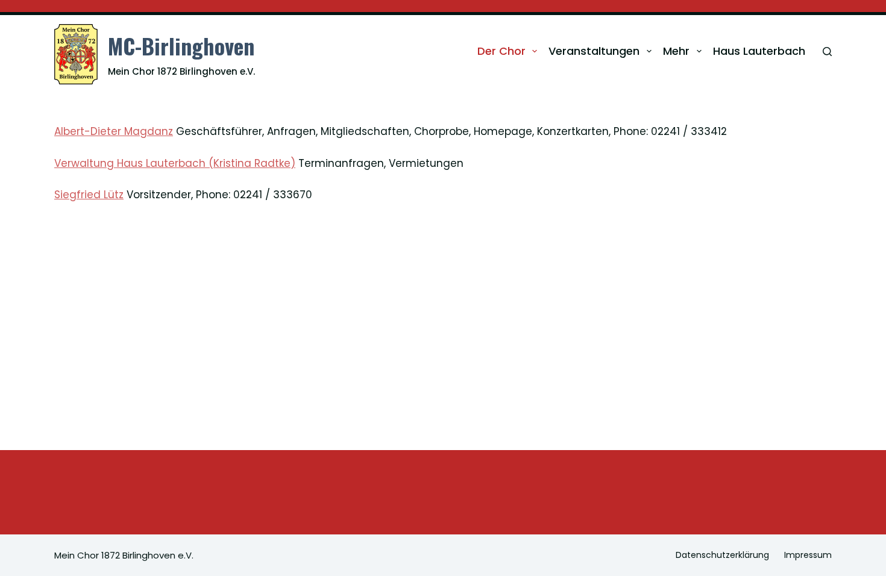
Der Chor (501, 50)
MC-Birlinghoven (181, 45)
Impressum (808, 554)
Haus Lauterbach (759, 50)
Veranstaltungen (593, 50)
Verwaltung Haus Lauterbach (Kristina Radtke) (174, 163)
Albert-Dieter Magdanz (113, 131)
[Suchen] (827, 51)
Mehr (676, 50)
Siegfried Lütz (89, 194)
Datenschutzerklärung (722, 554)
